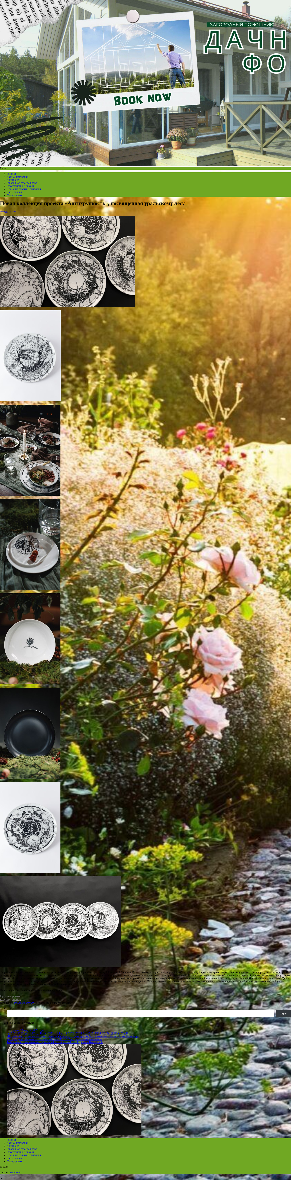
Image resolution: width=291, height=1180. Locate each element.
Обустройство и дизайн (20, 185)
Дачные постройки (17, 176)
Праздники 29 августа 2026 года (25, 1030)
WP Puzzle (15, 1172)
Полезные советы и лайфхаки (24, 189)
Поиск (10, 1008)
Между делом (14, 195)
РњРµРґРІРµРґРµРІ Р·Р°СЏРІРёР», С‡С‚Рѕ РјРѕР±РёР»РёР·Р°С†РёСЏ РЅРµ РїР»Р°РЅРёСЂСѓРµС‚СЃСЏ (67, 1033)
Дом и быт (13, 179)
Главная (11, 173)
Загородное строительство (22, 182)
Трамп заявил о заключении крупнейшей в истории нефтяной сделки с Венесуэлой (55, 1042)
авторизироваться (24, 1002)
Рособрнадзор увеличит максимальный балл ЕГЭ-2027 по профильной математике (54, 1039)
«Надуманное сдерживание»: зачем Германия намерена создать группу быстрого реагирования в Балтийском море (73, 1036)
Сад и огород (14, 192)
